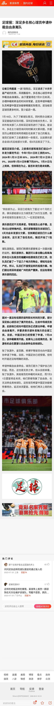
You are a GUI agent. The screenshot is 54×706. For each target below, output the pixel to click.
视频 (6, 674)
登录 (41, 688)
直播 (14, 674)
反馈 (31, 688)
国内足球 (28, 3)
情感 (23, 678)
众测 (48, 678)
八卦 (14, 678)
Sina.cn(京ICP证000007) (21, 696)
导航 (22, 688)
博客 (31, 674)
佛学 (39, 678)
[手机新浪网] (4, 3)
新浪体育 (14, 3)
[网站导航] (51, 3)
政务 (48, 674)
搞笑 (6, 678)
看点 (39, 674)
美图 (23, 674)
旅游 (31, 678)
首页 (12, 688)
